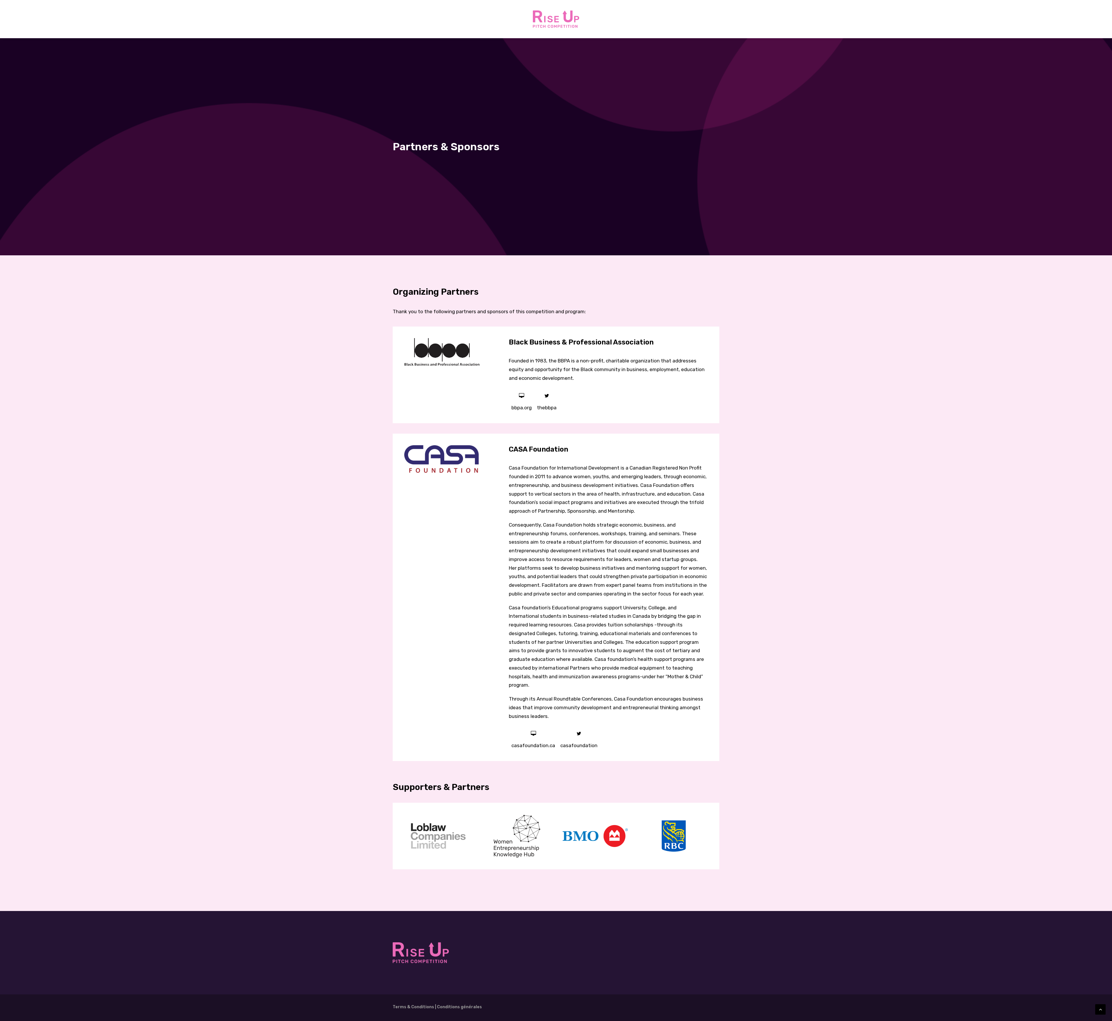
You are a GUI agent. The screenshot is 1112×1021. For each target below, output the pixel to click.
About (431, 19)
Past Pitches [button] (460, 19)
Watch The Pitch (500, 19)
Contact (634, 19)
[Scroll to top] (1100, 1009)
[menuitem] (431, 19)
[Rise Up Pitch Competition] (556, 19)
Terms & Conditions (413, 1006)
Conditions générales (459, 1006)
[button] (521, 396)
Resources (605, 19)
